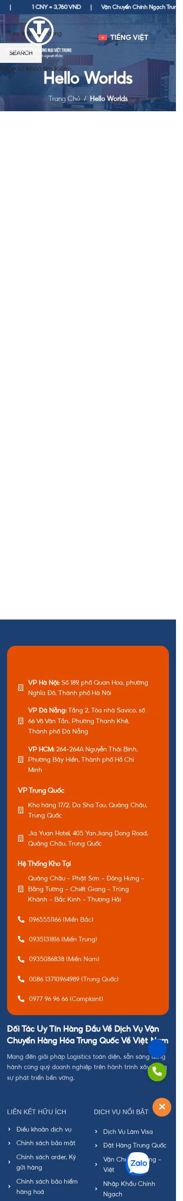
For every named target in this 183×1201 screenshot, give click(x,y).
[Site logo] (39, 37)
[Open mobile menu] (165, 37)
